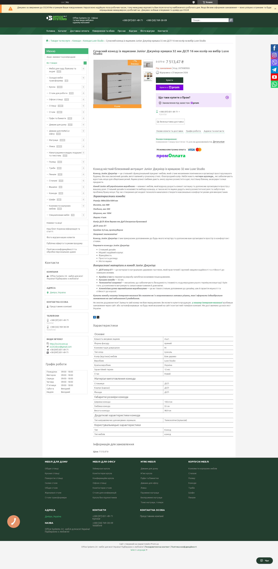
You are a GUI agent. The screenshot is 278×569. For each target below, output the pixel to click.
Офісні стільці (56, 99)
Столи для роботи (58, 93)
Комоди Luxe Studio (93, 40)
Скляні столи (51, 483)
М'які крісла (146, 473)
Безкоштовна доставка (172, 122)
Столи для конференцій (104, 493)
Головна (50, 31)
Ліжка (52, 146)
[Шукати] (231, 20)
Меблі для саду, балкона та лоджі (62, 69)
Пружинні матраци (150, 493)
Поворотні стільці (54, 478)
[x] (98, 318)
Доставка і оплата (79, 31)
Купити (169, 80)
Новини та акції (54, 223)
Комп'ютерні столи (102, 488)
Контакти (163, 31)
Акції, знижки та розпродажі (61, 57)
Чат (267, 560)
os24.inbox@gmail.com (61, 347)
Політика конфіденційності (184, 547)
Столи (52, 112)
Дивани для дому (57, 124)
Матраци (53, 140)
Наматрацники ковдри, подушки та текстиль (65, 154)
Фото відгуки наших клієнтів (61, 237)
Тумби (52, 168)
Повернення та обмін (103, 31)
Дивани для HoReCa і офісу (59, 132)
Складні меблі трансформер (56, 79)
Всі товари (52, 63)
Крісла (52, 87)
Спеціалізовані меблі (59, 215)
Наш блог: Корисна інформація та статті (63, 230)
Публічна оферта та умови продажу (64, 243)
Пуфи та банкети (57, 118)
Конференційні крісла (103, 478)
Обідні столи (51, 488)
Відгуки (133, 31)
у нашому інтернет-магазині (206, 302)
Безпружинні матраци (151, 497)
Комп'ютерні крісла (102, 473)
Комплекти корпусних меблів (60, 207)
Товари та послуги (60, 40)
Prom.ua (155, 544)
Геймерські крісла (101, 468)
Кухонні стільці (52, 473)
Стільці (52, 106)
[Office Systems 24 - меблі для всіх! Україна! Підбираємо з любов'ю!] (57, 20)
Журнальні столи (53, 493)
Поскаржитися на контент (157, 547)
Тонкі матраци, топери (152, 502)
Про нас (122, 31)
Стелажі (53, 180)
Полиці (52, 162)
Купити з (164, 87)
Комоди (76, 40)
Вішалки (53, 187)
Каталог (62, 31)
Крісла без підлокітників (105, 497)
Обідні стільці (52, 468)
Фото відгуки (147, 31)
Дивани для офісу (149, 483)
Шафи (52, 199)
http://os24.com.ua (59, 344)
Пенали (52, 174)
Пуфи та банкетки (150, 478)
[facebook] (94, 318)
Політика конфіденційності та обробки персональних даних (62, 250)
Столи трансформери (56, 497)
